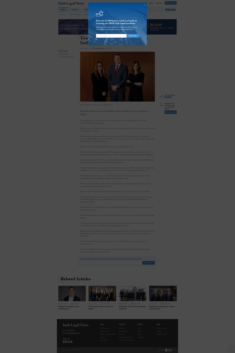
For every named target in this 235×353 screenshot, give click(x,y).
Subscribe (133, 36)
